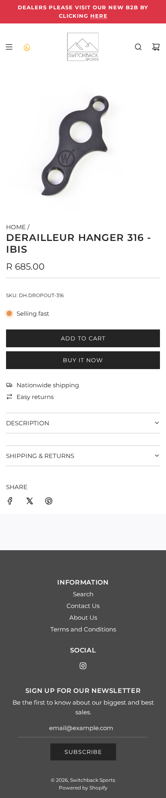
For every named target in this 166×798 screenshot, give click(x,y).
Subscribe (83, 752)
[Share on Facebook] (10, 502)
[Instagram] (83, 666)
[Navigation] (9, 47)
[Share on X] (29, 502)
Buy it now (83, 360)
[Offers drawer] (26, 47)
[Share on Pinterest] (49, 502)
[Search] (138, 47)
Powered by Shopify (83, 788)
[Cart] (156, 47)
